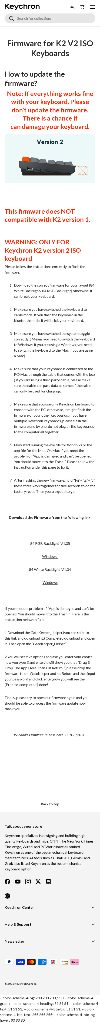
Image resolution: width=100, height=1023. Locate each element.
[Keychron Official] (7, 896)
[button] (82, 7)
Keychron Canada (25, 983)
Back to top (50, 804)
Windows (50, 556)
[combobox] (50, 18)
